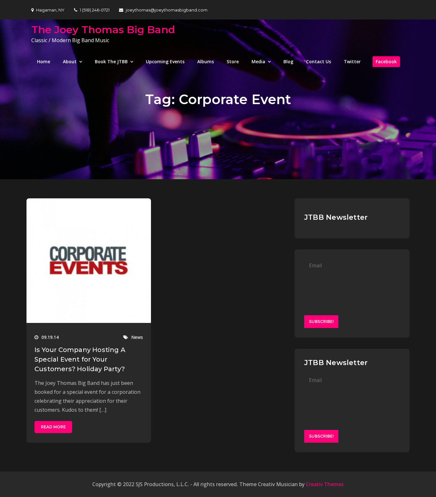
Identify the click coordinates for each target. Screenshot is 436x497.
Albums (205, 61)
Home (43, 61)
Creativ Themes (325, 484)
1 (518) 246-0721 (94, 9)
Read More (53, 426)
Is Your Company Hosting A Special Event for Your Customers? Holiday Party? (79, 359)
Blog (288, 61)
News (137, 337)
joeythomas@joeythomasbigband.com (166, 9)
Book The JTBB (111, 61)
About (70, 61)
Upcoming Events (165, 61)
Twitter (352, 61)
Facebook (386, 61)
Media (258, 61)
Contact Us (318, 61)
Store (233, 61)
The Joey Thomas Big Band (103, 29)
